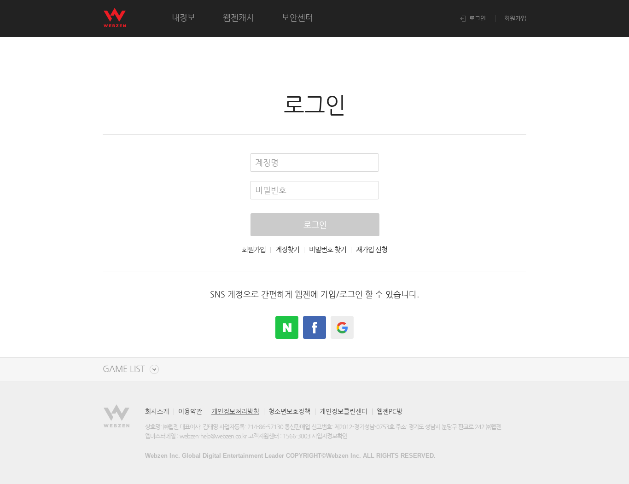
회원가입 (515, 18)
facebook (314, 327)
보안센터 (297, 17)
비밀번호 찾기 (327, 249)
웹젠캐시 (238, 17)
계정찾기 (287, 249)
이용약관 (190, 411)
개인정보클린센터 (343, 411)
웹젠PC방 (389, 411)
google (342, 327)
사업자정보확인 (329, 435)
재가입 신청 (371, 249)
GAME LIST (124, 369)
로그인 (476, 18)
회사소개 (157, 411)
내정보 (183, 17)
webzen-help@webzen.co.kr (213, 435)
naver (286, 327)
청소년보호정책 (289, 411)
